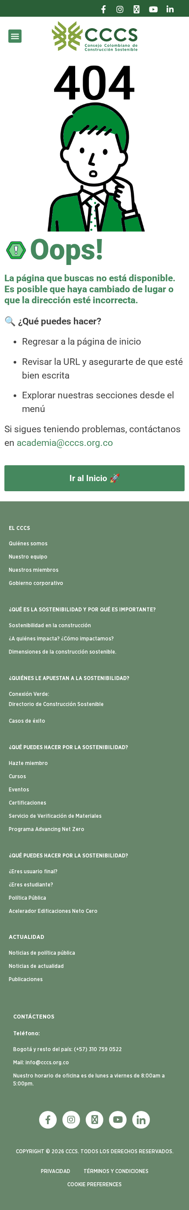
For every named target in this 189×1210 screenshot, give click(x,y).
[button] (15, 36)
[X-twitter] (94, 1120)
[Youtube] (118, 1120)
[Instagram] (71, 1120)
